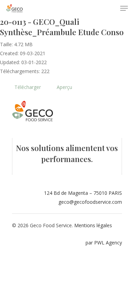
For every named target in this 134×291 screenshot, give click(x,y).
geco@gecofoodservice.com (90, 202)
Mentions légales (93, 225)
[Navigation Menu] (124, 8)
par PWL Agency (104, 242)
